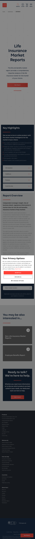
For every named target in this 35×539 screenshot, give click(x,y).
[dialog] (17, 269)
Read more (18, 269)
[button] (17, 281)
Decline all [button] (18, 277)
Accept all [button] (18, 272)
